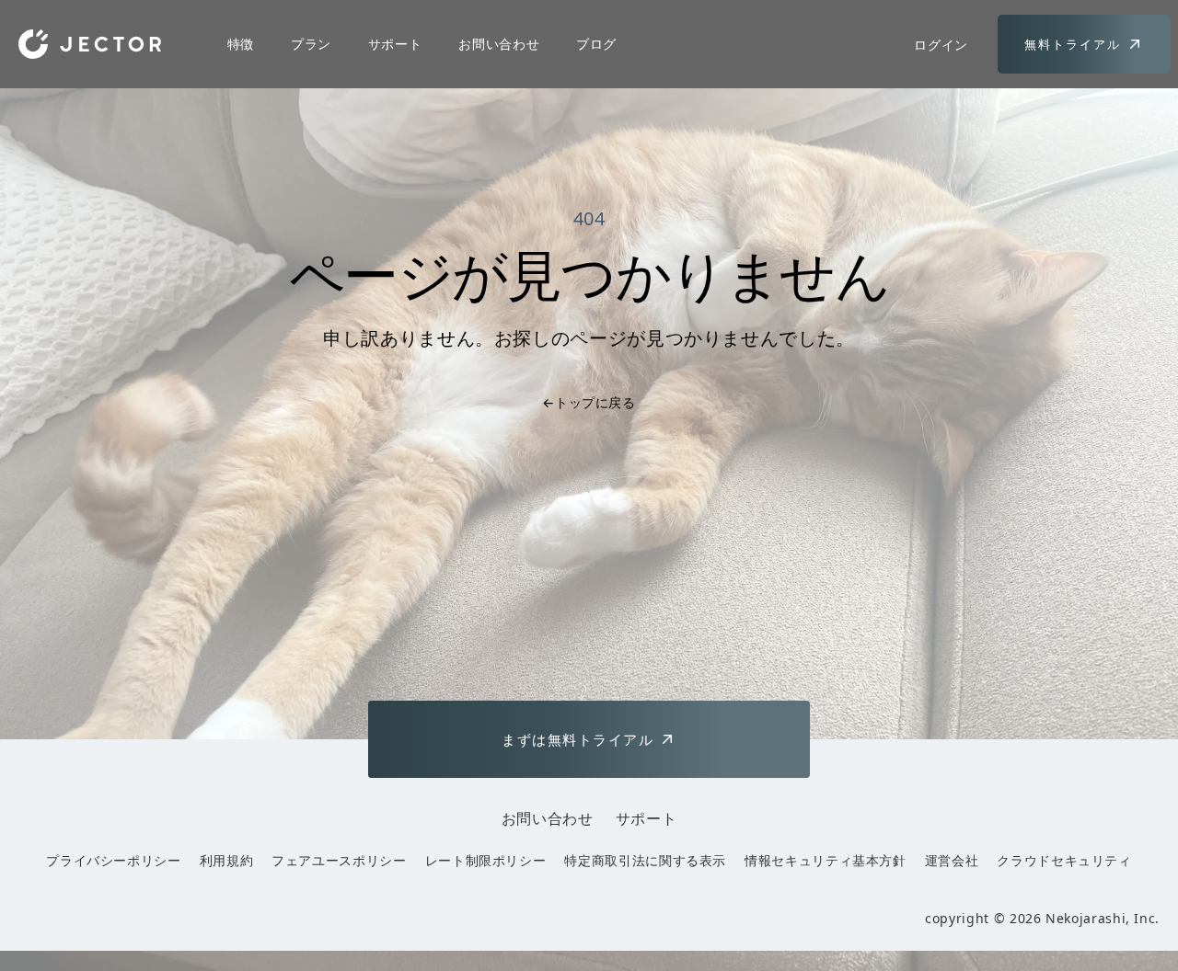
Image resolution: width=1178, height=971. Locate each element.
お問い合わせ (498, 43)
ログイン (941, 44)
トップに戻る (588, 402)
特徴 (240, 43)
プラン (311, 43)
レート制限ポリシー (486, 860)
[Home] (89, 44)
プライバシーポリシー (113, 860)
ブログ (596, 43)
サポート (395, 43)
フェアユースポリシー (338, 860)
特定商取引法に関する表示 (645, 860)
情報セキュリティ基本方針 (826, 860)
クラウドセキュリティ (1064, 860)
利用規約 (227, 860)
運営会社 (952, 860)
